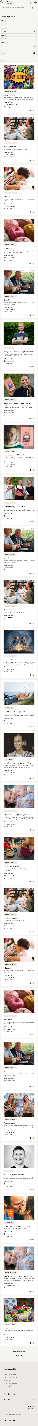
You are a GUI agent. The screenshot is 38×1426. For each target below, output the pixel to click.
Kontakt (7, 1399)
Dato (2, 43)
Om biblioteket (9, 1394)
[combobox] (19, 7)
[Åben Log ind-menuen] (30, 2)
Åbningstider (8, 1380)
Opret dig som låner (10, 1374)
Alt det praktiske (10, 1369)
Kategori (3, 35)
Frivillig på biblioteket (10, 1383)
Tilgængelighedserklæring (12, 1414)
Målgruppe (4, 28)
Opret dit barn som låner (11, 1377)
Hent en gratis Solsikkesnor (12, 1386)
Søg (2, 50)
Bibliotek (3, 21)
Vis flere (19, 1355)
